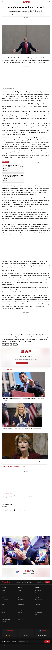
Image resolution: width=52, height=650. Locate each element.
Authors (3, 604)
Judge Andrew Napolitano (14, 11)
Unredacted (4, 614)
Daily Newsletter (38, 614)
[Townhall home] (6, 582)
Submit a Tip (20, 617)
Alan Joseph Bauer (38, 599)
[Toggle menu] (2, 2)
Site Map (29, 645)
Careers (19, 614)
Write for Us (20, 619)
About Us (20, 610)
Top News (3, 590)
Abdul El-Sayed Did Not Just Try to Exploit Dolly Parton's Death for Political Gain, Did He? (23, 398)
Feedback (16, 645)
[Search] (49, 1)
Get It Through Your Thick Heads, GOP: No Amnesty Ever (18, 496)
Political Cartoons (5, 599)
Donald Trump (21, 595)
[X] (22, 582)
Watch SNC (37, 617)
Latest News (4, 592)
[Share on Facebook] (34, 11)
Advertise (20, 612)
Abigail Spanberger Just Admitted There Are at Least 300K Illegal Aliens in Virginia (22, 428)
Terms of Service (4, 645)
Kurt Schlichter (38, 590)
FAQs (43, 582)
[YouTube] (30, 582)
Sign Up (47, 641)
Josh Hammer (37, 602)
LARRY (3, 610)
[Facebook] (28, 582)
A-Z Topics (20, 587)
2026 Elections (20, 590)
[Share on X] (29, 11)
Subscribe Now (32, 362)
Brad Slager (37, 597)
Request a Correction (22, 645)
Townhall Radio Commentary (7, 619)
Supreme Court (21, 604)
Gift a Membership (38, 612)
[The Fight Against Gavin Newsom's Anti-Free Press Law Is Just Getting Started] (26, 550)
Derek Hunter (37, 592)
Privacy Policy (10, 645)
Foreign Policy (21, 599)
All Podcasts (4, 621)
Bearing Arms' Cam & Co (6, 617)
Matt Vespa (5, 462)
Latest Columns (4, 595)
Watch (3, 597)
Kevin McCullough (38, 595)
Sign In (38, 582)
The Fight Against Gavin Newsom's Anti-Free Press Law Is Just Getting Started (21, 566)
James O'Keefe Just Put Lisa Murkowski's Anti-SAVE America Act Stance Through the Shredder (25, 461)
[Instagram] (25, 582)
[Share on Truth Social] (31, 11)
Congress (20, 592)
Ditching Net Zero (7, 504)
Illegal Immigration (21, 602)
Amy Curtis (5, 400)
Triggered (3, 612)
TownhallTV (4, 602)
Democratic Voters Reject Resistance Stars (14, 510)
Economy (20, 597)
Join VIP (47, 582)
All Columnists (37, 604)
